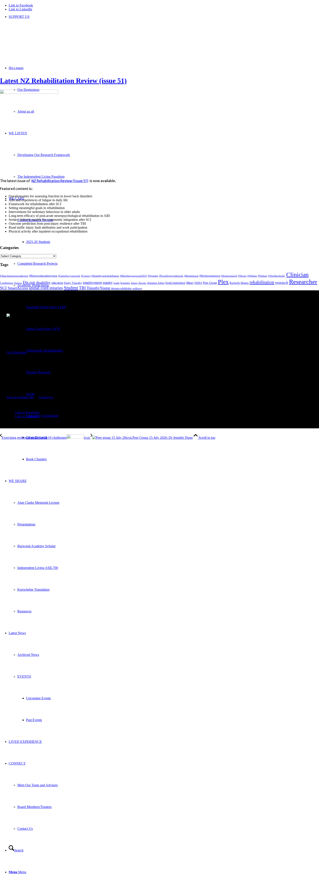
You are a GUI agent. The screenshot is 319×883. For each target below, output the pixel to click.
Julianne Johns (155, 282)
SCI (3, 287)
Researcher (303, 281)
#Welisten (252, 276)
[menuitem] (164, 17)
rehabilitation (262, 282)
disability (43, 282)
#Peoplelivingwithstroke (171, 276)
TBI (82, 288)
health (116, 283)
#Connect (85, 276)
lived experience (175, 282)
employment (92, 283)
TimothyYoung (98, 288)
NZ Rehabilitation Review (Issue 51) (59, 181)
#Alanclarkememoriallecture (14, 276)
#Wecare (242, 276)
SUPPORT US (19, 16)
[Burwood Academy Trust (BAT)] (32, 43)
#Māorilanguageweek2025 (133, 276)
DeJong (18, 283)
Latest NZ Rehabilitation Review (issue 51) (63, 81)
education (57, 282)
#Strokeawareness (209, 275)
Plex (223, 281)
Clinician (297, 274)
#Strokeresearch (229, 276)
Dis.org (29, 282)
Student (71, 287)
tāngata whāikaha (121, 288)
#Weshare (262, 276)
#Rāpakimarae (191, 276)
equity (108, 282)
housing (125, 282)
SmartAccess (18, 288)
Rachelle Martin (239, 282)
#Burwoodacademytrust (43, 275)
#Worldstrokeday (276, 276)
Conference (6, 282)
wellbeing (137, 288)
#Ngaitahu (153, 276)
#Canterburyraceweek (69, 276)
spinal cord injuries (46, 287)
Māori (190, 282)
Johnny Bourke (138, 283)
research (281, 283)
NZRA (198, 282)
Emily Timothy (73, 282)
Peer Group (210, 282)
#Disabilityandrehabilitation (105, 276)
